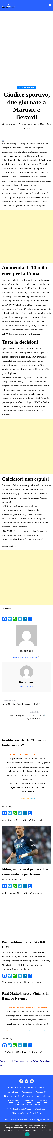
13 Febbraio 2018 (13, 982)
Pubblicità (40, 1109)
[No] (49, 1130)
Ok (27, 1134)
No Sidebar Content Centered (27, 1104)
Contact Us (41, 1092)
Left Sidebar (13, 1100)
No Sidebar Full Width (20, 1109)
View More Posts (27, 686)
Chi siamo (27, 1092)
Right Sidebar (18, 1113)
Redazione (9, 124)
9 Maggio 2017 (12, 1052)
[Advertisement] (26, 236)
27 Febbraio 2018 (29, 124)
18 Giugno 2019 (12, 893)
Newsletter (28, 1100)
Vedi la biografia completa (25, 657)
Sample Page (36, 1113)
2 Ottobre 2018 (12, 820)
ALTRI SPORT (26, 87)
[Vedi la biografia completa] (38, 657)
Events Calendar (42, 1096)
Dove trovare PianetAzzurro (17, 1096)
